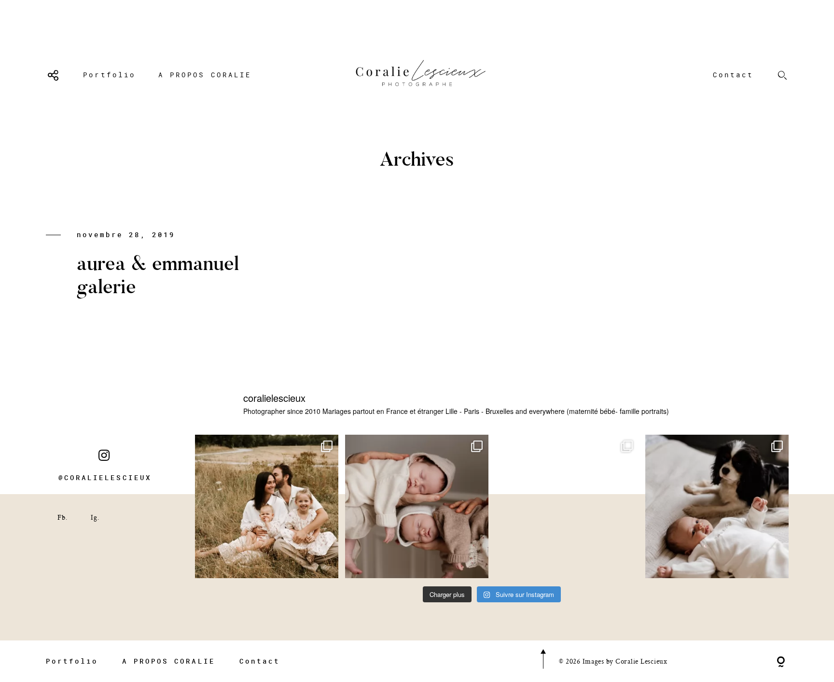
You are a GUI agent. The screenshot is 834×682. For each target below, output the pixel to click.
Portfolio (109, 75)
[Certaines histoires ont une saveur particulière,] (416, 506)
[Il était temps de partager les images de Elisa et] (567, 506)
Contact (733, 75)
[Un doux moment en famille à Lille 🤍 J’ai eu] (717, 506)
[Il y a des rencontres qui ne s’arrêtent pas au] (266, 506)
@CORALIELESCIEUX (105, 477)
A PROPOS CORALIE (204, 75)
